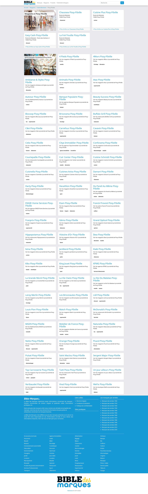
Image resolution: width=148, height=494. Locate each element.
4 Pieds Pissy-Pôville (69, 56)
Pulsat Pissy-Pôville (34, 355)
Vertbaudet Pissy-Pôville (37, 384)
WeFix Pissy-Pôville (102, 384)
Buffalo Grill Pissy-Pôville (105, 113)
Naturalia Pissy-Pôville (104, 323)
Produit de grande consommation (34, 465)
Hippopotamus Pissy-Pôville (39, 234)
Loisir (76, 458)
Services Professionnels (31, 468)
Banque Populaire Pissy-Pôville (71, 98)
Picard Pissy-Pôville (102, 340)
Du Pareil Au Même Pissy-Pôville (106, 187)
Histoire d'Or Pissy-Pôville (72, 234)
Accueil (26, 7)
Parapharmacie (79, 463)
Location (51, 458)
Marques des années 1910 (109, 403)
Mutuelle (26, 463)
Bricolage (52, 443)
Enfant (102, 448)
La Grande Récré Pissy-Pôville (40, 277)
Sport (51, 468)
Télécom (102, 468)
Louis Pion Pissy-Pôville (36, 309)
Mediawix (70, 490)
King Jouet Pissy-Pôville (70, 263)
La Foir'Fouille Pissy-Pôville (72, 35)
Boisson (26, 443)
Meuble (51, 461)
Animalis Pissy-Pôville (69, 79)
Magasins (46, 3)
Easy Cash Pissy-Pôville (36, 35)
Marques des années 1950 (109, 413)
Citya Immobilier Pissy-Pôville (74, 142)
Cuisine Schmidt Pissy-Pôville (107, 157)
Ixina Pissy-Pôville (34, 249)
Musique (102, 461)
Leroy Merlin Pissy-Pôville (38, 294)
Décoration (27, 448)
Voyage (102, 470)
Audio (51, 438)
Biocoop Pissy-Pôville (35, 113)
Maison (102, 458)
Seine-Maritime (41, 7)
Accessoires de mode (30, 436)
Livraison (26, 458)
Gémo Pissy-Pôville (68, 220)
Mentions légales (81, 401)
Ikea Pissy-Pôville (101, 234)
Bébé (50, 441)
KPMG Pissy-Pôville (102, 263)
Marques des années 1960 (109, 415)
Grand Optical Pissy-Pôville (106, 220)
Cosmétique (53, 446)
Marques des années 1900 (109, 401)
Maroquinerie (28, 461)
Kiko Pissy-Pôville (33, 263)
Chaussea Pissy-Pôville (70, 12)
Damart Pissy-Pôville (103, 171)
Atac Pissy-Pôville (101, 79)
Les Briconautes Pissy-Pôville (73, 294)
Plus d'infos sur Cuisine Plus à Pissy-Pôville (106, 29)
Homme (51, 453)
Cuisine (77, 446)
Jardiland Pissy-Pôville (70, 249)
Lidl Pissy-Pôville (101, 294)
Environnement (28, 451)
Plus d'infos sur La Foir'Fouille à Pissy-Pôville (73, 47)
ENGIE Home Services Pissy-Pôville (39, 204)
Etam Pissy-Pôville (68, 203)
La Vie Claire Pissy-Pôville (71, 277)
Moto (76, 461)
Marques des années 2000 (109, 425)
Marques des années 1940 (109, 410)
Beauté (26, 441)
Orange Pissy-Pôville (69, 340)
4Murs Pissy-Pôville (102, 56)
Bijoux (76, 441)
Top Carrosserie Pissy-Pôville (39, 369)
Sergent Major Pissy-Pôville (106, 355)
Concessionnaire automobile (32, 446)
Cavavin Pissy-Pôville (103, 128)
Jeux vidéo (52, 456)
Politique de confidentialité (84, 406)
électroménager (79, 448)
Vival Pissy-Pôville (68, 384)
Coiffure (102, 443)
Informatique (104, 453)
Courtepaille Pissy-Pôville (37, 157)
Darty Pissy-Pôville (34, 186)
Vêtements (52, 470)
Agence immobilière (55, 436)
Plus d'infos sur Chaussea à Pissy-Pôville (72, 29)
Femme (77, 451)
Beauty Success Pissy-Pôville (107, 96)
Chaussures (78, 443)
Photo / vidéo (104, 463)
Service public (104, 465)
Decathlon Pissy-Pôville (70, 186)
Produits (52, 3)
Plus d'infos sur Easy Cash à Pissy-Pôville (38, 47)
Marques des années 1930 (109, 408)
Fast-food (52, 451)
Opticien (51, 463)
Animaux (102, 436)
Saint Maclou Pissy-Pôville (72, 355)
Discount (52, 448)
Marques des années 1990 (109, 422)
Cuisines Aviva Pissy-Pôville (72, 171)
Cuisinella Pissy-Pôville (36, 171)
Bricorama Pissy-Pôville (70, 113)
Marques (39, 3)
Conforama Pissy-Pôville (105, 142)
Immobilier (78, 453)
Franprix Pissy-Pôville (35, 220)
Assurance (27, 438)
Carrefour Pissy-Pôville (70, 128)
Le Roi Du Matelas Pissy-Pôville (105, 279)
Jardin (25, 456)
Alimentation (78, 436)
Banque (102, 438)
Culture (102, 446)
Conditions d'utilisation (83, 403)
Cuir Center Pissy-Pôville (71, 157)
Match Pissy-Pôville (68, 309)
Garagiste (27, 453)
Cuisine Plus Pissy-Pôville (105, 12)
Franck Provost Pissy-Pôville (107, 203)
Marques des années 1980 (109, 420)
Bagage (77, 438)
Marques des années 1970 (109, 418)
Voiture (77, 470)
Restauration (78, 465)
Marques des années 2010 (109, 427)
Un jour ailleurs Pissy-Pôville (107, 369)
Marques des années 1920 (109, 406)
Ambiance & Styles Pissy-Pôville (37, 81)
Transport (27, 470)
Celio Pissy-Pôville (34, 142)
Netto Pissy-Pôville (34, 340)
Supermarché (79, 468)
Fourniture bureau (105, 451)
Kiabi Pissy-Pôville (102, 249)
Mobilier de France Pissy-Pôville (71, 325)
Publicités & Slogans (62, 3)
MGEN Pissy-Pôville (34, 323)
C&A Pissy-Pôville (33, 128)
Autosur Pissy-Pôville (35, 96)
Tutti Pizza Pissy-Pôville (70, 369)
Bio (101, 441)
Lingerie (102, 456)
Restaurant (52, 465)
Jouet (76, 456)
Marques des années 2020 (109, 429)
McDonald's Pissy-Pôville (105, 309)
